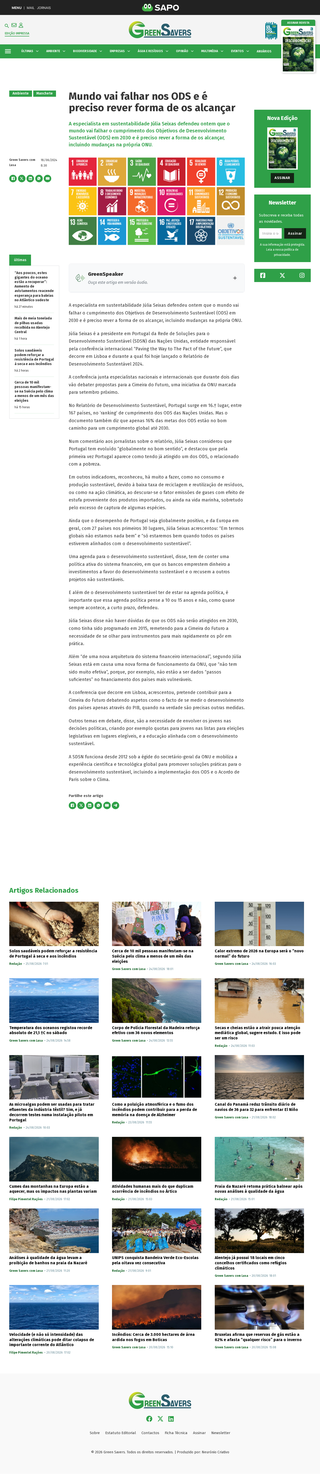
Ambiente (20, 93)
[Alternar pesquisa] (7, 26)
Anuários (264, 51)
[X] (22, 178)
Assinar (282, 178)
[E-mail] (47, 178)
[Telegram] (115, 805)
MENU (17, 7)
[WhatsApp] (39, 178)
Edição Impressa (17, 33)
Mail (30, 7)
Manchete (44, 93)
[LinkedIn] (30, 178)
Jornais (44, 7)
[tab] (20, 260)
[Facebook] (13, 178)
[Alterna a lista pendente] (37, 51)
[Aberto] (8, 51)
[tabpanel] (34, 342)
